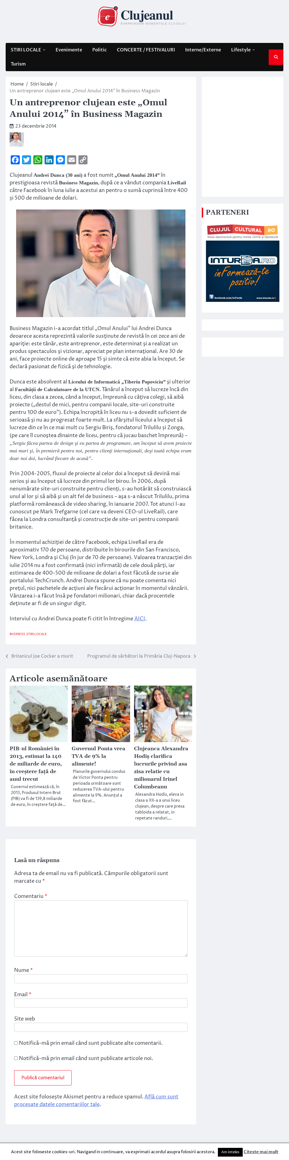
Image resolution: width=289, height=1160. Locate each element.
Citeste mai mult (261, 1152)
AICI (139, 618)
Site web (24, 1018)
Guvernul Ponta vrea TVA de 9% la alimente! (98, 756)
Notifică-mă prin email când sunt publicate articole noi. (86, 1058)
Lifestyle (241, 50)
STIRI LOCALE (26, 50)
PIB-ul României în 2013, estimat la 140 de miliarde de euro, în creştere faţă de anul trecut (36, 763)
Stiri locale (36, 634)
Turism (18, 64)
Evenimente (69, 50)
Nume (23, 970)
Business (17, 634)
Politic (99, 50)
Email (22, 994)
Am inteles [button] (230, 1152)
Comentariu (30, 896)
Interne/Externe (203, 50)
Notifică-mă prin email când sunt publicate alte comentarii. (91, 1043)
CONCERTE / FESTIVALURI (146, 50)
